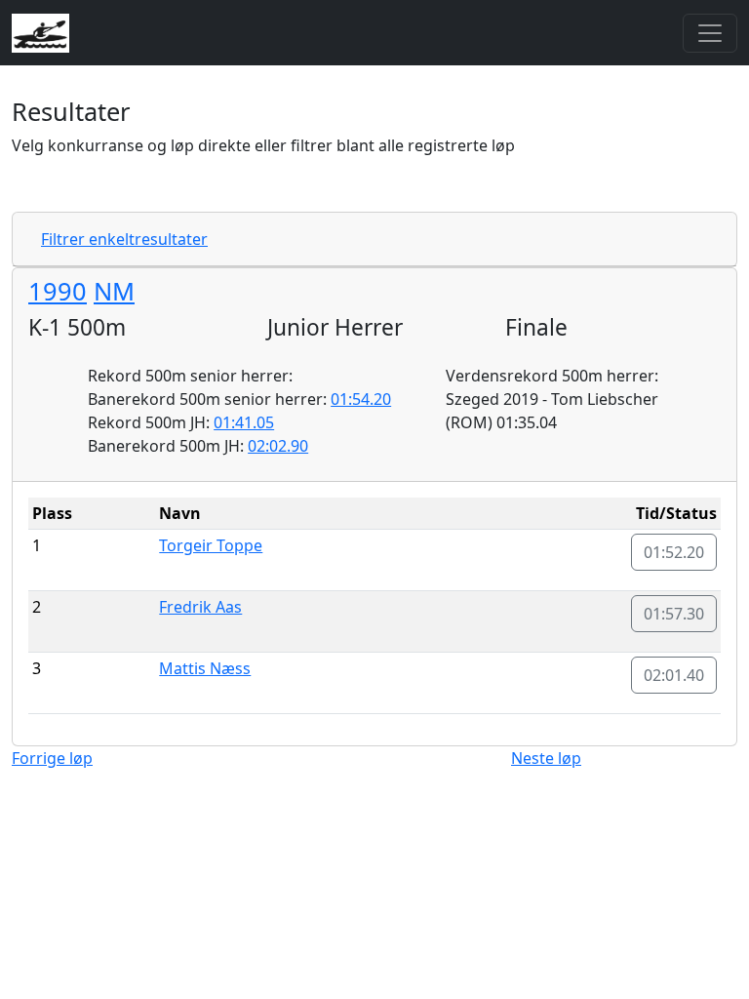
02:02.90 (278, 446)
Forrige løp (52, 758)
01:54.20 (361, 399)
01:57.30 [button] (674, 613)
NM (114, 290)
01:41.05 (244, 422)
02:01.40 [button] (674, 675)
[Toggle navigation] (710, 33)
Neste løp (546, 758)
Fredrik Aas (200, 607)
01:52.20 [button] (674, 552)
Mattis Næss (205, 668)
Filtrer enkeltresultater (124, 239)
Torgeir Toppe (210, 545)
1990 (57, 290)
